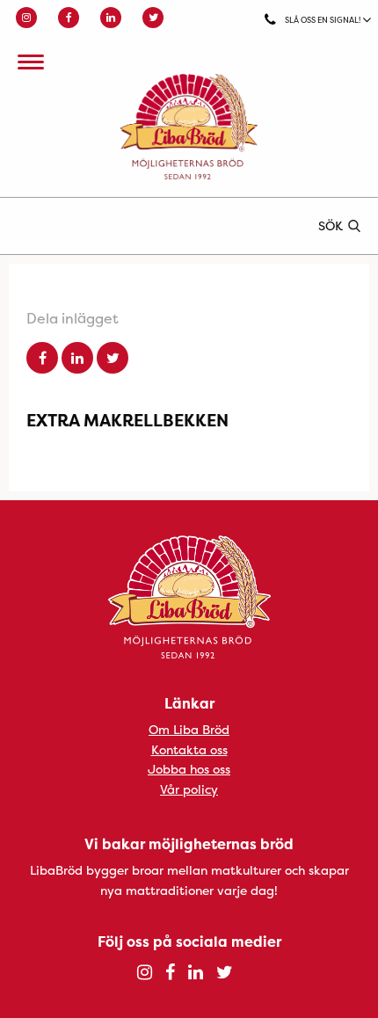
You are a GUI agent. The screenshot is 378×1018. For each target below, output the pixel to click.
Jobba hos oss (189, 768)
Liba (189, 126)
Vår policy (189, 789)
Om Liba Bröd (189, 729)
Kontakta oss (189, 749)
